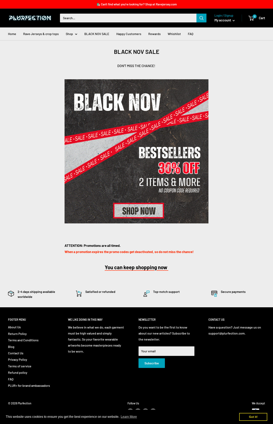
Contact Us (15, 353)
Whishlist (174, 34)
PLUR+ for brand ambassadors (29, 385)
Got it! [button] (253, 416)
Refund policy (17, 372)
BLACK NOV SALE (96, 34)
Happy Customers (128, 34)
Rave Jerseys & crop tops (41, 34)
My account (223, 20)
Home (12, 34)
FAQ (190, 34)
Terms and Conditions (23, 340)
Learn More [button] (129, 416)
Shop (69, 34)
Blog (11, 347)
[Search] (201, 18)
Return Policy (17, 334)
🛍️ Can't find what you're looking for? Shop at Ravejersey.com (137, 4)
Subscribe (151, 363)
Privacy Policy (17, 359)
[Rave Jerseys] (136, 151)
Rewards (154, 34)
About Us (14, 327)
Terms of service (19, 366)
